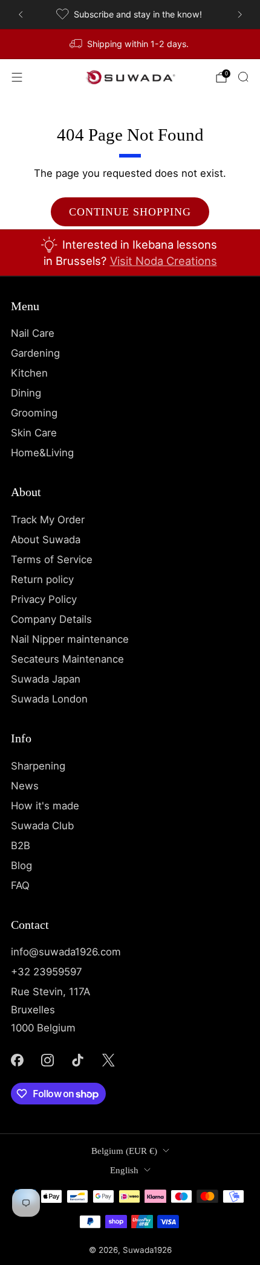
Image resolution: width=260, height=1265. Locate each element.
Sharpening (38, 766)
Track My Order (48, 520)
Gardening (35, 353)
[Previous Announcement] (20, 14)
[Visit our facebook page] (17, 1060)
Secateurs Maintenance (67, 659)
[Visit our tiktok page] (78, 1060)
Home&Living (42, 453)
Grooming (34, 413)
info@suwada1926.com (66, 952)
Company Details (51, 619)
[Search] (243, 77)
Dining (26, 393)
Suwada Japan (45, 679)
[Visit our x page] (108, 1060)
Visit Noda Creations (163, 260)
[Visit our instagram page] (47, 1060)
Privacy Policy (44, 599)
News (25, 786)
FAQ (20, 885)
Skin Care (34, 433)
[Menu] (17, 77)
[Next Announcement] (240, 14)
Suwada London (49, 699)
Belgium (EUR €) (124, 1151)
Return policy (42, 579)
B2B (20, 846)
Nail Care (32, 333)
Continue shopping (130, 212)
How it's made (45, 806)
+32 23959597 (46, 972)
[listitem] (130, 14)
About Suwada (45, 540)
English (124, 1170)
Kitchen (29, 373)
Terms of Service (52, 559)
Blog (21, 865)
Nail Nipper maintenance (70, 639)
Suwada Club (42, 826)
